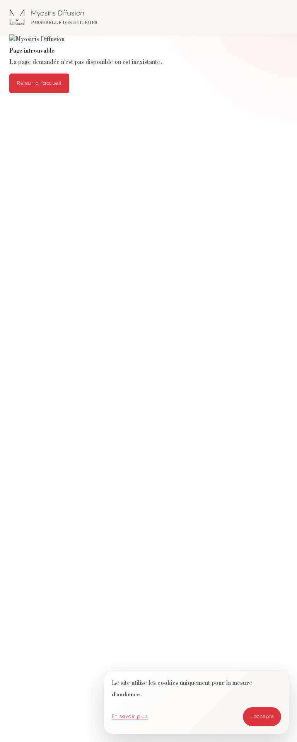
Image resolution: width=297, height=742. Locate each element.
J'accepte (262, 716)
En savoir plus (130, 716)
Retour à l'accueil (39, 83)
